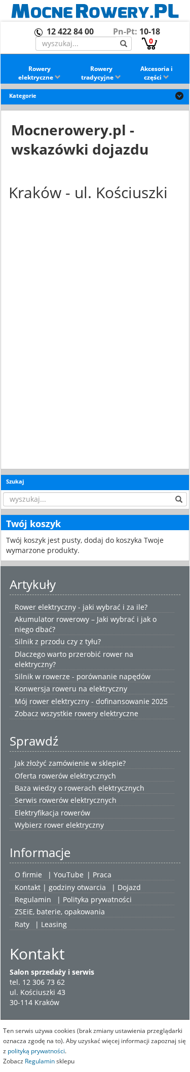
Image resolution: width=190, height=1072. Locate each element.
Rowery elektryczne (36, 73)
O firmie (28, 874)
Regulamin (33, 899)
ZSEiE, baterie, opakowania (60, 911)
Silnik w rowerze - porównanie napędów (82, 676)
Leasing (54, 924)
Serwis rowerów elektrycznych (66, 800)
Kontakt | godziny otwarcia (60, 887)
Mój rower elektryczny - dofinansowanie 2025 (91, 701)
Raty (22, 924)
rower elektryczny (74, 825)
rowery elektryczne (106, 713)
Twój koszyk (33, 523)
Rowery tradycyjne (98, 73)
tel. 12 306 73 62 (37, 982)
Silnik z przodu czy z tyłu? (58, 641)
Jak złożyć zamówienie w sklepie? (70, 763)
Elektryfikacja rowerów (52, 813)
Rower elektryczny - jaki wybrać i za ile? (81, 607)
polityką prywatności (36, 1051)
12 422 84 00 (70, 31)
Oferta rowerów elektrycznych (65, 776)
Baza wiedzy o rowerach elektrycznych (79, 788)
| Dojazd (126, 887)
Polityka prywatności (97, 899)
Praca (102, 874)
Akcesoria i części (156, 73)
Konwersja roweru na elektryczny (71, 688)
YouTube (69, 874)
